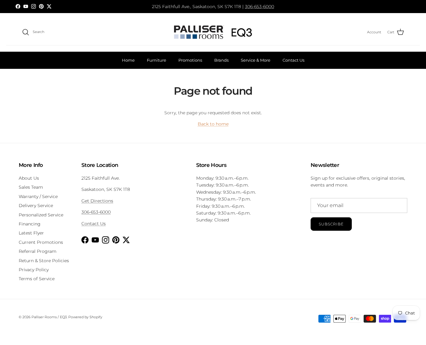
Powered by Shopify (85, 317)
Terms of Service (37, 278)
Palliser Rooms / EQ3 (49, 317)
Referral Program (37, 251)
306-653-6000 (259, 6)
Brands (221, 60)
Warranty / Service (38, 196)
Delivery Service (36, 205)
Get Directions (97, 201)
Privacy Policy (34, 269)
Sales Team (31, 187)
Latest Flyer (31, 233)
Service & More (255, 60)
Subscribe (331, 224)
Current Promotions (41, 242)
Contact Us (293, 60)
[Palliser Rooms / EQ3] (213, 32)
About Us (29, 178)
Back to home (213, 124)
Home (128, 60)
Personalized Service (41, 215)
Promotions (190, 60)
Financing (30, 224)
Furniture (156, 60)
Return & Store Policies (44, 260)
